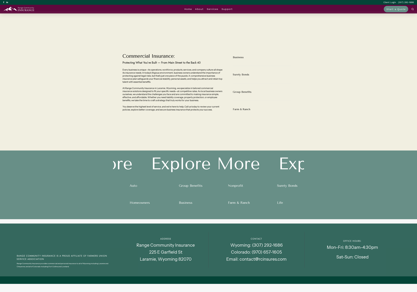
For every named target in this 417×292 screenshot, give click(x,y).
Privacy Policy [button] (367, 288)
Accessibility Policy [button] (345, 288)
